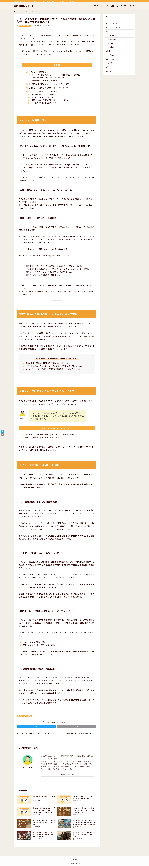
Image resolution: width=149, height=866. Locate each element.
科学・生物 (111, 67)
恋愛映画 (111, 55)
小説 (108, 32)
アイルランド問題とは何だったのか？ (44, 91)
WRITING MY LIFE (24, 6)
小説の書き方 (112, 39)
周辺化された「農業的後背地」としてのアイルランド (51, 100)
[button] (36, 726)
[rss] (131, 1)
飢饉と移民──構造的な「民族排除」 (45, 80)
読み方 (109, 71)
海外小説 (111, 43)
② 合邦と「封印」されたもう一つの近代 (46, 97)
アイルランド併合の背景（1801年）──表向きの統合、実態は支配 (56, 75)
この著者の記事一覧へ (67, 774)
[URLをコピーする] (76, 726)
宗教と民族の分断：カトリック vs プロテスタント (50, 78)
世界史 (28, 25)
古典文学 (111, 36)
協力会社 (74, 860)
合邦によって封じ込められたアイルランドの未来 (48, 87)
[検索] (134, 1)
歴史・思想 (22, 25)
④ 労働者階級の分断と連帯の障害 (44, 103)
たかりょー (27, 767)
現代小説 (111, 47)
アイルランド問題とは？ (38, 71)
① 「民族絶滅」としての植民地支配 (45, 94)
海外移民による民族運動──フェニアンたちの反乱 (49, 84)
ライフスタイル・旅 (114, 27)
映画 (108, 51)
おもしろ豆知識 (112, 23)
